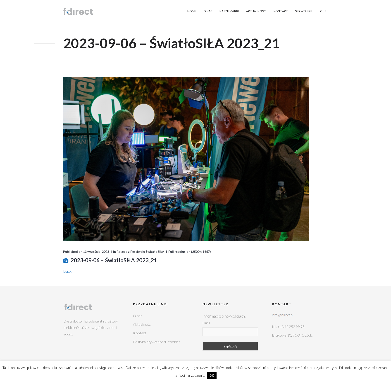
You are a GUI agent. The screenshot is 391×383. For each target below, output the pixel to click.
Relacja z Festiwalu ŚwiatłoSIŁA (140, 251)
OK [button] (212, 375)
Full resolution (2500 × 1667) (189, 251)
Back (67, 271)
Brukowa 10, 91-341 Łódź (292, 335)
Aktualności (142, 324)
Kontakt (139, 333)
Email (206, 323)
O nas (137, 315)
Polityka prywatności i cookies (156, 342)
